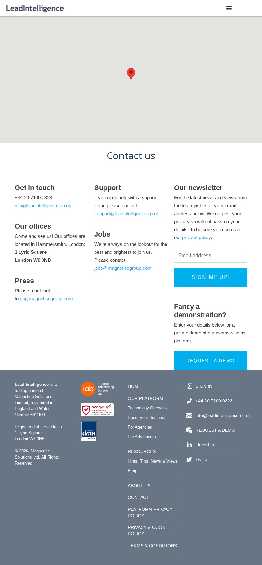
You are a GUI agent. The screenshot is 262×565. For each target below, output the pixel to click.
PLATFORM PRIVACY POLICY (150, 512)
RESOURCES (142, 451)
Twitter (202, 459)
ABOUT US (139, 485)
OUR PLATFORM (145, 398)
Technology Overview (147, 408)
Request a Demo (210, 360)
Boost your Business (147, 417)
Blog (132, 470)
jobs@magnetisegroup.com (123, 268)
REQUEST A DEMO (215, 430)
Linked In (205, 444)
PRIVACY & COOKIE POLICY (148, 530)
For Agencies (140, 427)
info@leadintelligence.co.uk (43, 205)
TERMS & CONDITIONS (152, 545)
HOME (134, 386)
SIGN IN (204, 386)
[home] (35, 8)
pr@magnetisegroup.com (46, 298)
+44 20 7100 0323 (214, 400)
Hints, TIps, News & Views (153, 461)
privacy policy (196, 237)
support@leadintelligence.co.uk (126, 213)
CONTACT (138, 497)
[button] (229, 8)
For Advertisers (142, 436)
